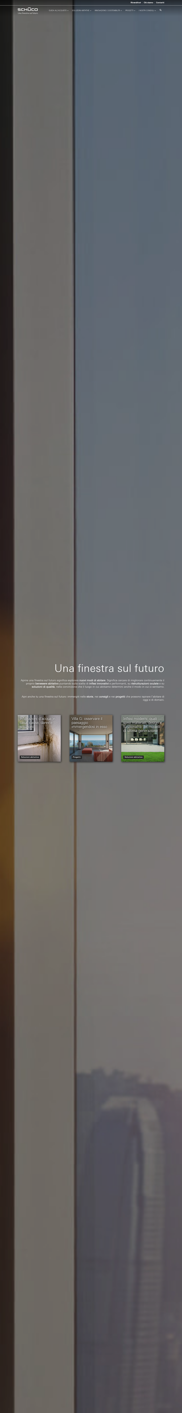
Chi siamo (148, 3)
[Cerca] (160, 10)
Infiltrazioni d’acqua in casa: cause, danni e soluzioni (37, 723)
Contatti (160, 3)
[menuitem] (58, 10)
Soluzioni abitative (30, 757)
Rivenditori (136, 3)
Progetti (77, 757)
